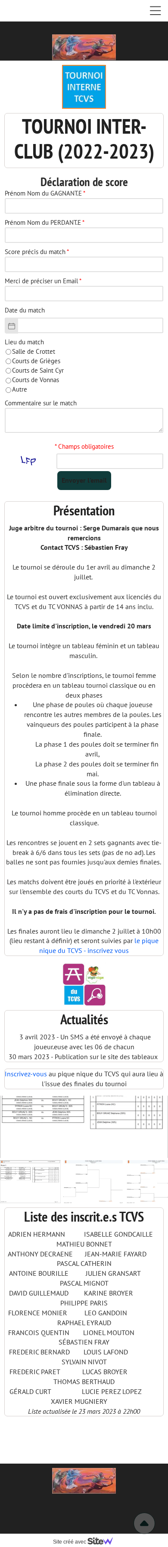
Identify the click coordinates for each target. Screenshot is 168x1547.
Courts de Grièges (36, 361)
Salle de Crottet (33, 351)
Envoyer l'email (84, 480)
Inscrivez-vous (26, 1073)
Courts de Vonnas (35, 380)
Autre (19, 389)
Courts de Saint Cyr (38, 370)
